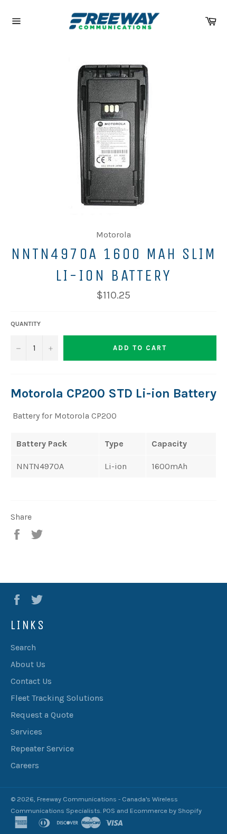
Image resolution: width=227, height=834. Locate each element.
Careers (25, 765)
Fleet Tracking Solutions (57, 698)
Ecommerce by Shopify (166, 811)
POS (109, 811)
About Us (28, 664)
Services (26, 732)
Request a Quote (42, 715)
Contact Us (31, 681)
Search (23, 647)
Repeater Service (42, 748)
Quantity (26, 323)
